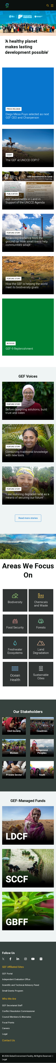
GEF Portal (7, 973)
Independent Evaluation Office (16, 979)
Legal (4, 1034)
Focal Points (8, 1022)
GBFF (17, 922)
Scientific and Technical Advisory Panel (20, 985)
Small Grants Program (12, 990)
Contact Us (8, 1040)
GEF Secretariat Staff (12, 1005)
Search (48, 5)
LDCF (17, 836)
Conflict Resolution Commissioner (18, 1011)
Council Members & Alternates (16, 1016)
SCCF (17, 879)
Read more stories (28, 518)
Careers (6, 1028)
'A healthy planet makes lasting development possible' (26, 47)
